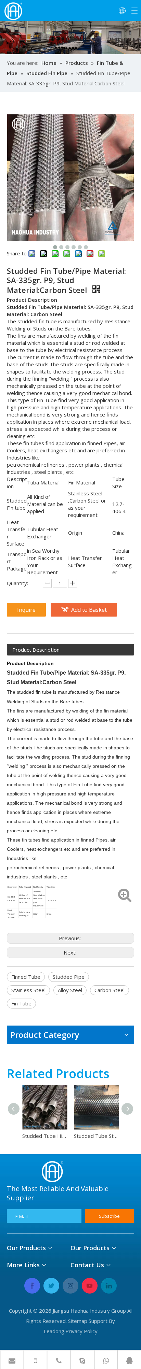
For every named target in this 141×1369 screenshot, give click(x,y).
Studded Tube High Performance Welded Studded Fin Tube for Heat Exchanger (44, 1135)
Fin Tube (21, 1003)
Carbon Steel (109, 990)
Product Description (36, 649)
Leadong (54, 1331)
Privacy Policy (81, 1331)
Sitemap (77, 1320)
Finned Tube (25, 976)
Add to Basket (89, 609)
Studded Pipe (69, 976)
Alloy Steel (70, 990)
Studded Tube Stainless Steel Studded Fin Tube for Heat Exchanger (96, 1135)
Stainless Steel (28, 990)
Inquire (26, 609)
